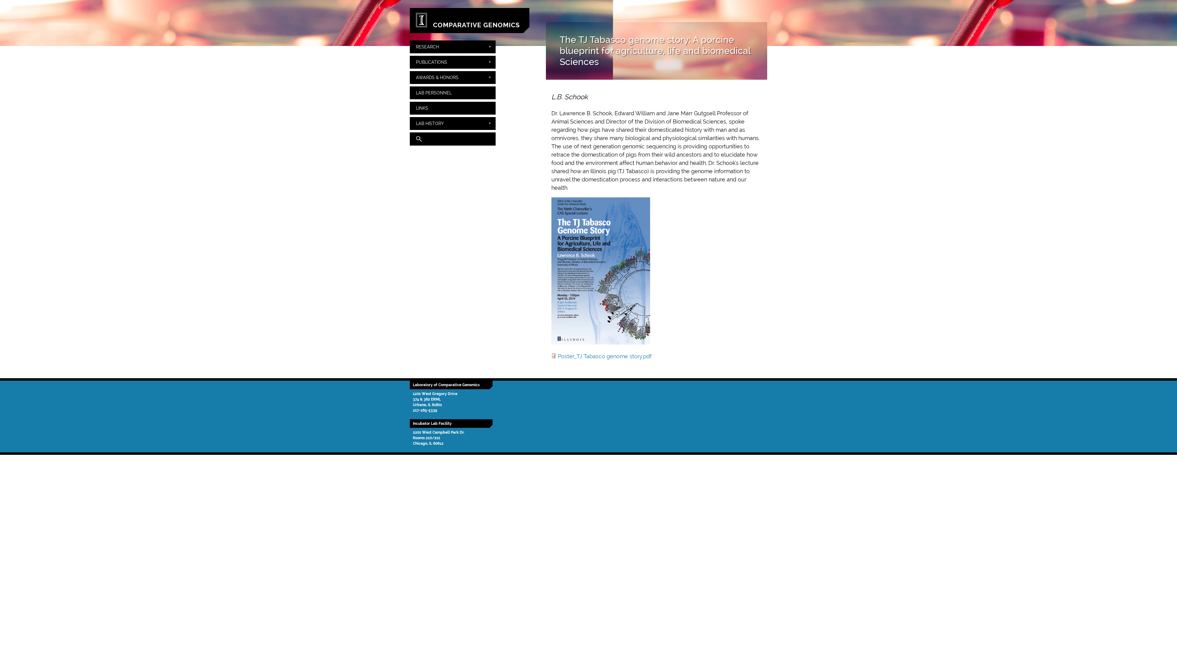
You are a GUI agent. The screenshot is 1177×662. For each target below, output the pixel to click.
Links (422, 108)
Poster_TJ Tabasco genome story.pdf (605, 356)
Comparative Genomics (476, 25)
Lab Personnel (434, 92)
